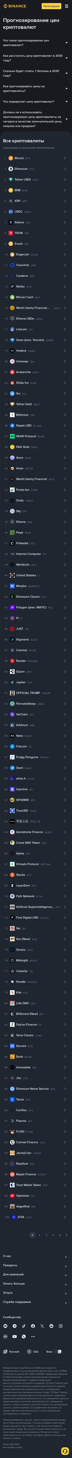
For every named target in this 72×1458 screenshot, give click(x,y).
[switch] (58, 1352)
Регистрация (51, 6)
